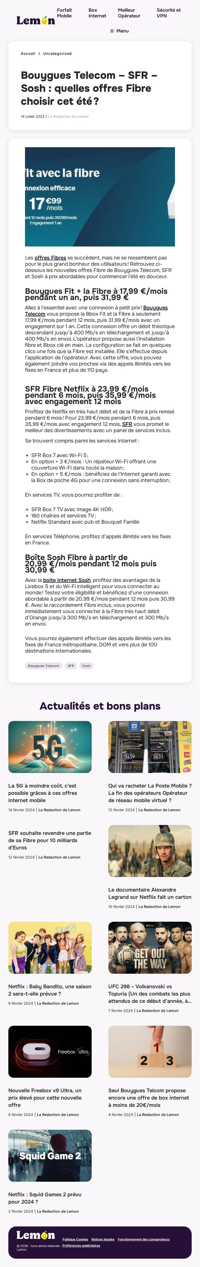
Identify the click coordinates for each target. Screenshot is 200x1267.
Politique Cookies (75, 1239)
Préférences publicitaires (81, 1245)
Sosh (86, 666)
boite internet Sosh (67, 580)
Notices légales (103, 1239)
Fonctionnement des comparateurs (144, 1239)
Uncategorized (57, 53)
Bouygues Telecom (43, 666)
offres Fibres (50, 258)
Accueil (28, 53)
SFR (127, 424)
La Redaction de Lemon (68, 116)
